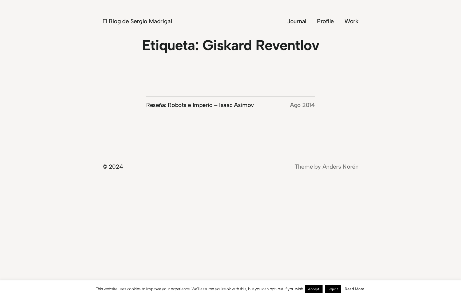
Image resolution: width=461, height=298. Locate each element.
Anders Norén (341, 166)
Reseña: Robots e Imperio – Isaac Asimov (200, 105)
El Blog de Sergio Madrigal (137, 21)
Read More (354, 289)
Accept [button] (313, 289)
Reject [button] (333, 289)
